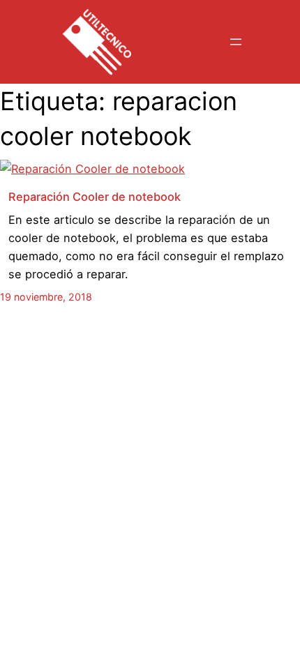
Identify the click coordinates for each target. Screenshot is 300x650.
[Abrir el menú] (235, 41)
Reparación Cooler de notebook (94, 197)
